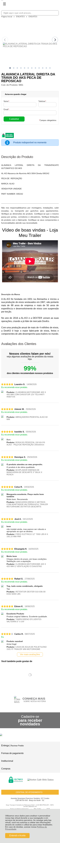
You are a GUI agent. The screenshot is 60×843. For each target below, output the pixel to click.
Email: (6, 109)
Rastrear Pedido (17, 746)
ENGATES (20, 17)
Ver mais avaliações (30, 654)
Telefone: (42, 101)
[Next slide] (55, 40)
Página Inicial (7, 17)
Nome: (7, 101)
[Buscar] (56, 13)
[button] (10, 68)
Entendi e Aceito (17, 835)
